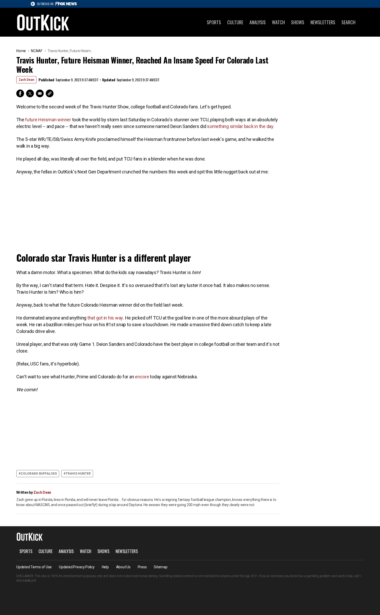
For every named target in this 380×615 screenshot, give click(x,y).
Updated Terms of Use (34, 567)
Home (21, 51)
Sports (214, 22)
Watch (278, 22)
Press (142, 567)
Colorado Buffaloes (39, 473)
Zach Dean (26, 80)
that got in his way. (106, 318)
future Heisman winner (48, 119)
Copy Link (50, 93)
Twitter (30, 93)
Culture (235, 22)
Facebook (20, 93)
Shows (297, 22)
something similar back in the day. (241, 126)
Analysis (257, 22)
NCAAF (36, 51)
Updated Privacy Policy (77, 567)
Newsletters (322, 22)
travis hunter (78, 473)
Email (40, 93)
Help (105, 567)
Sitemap (160, 567)
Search (348, 22)
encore (142, 376)
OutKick (43, 22)
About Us (123, 567)
